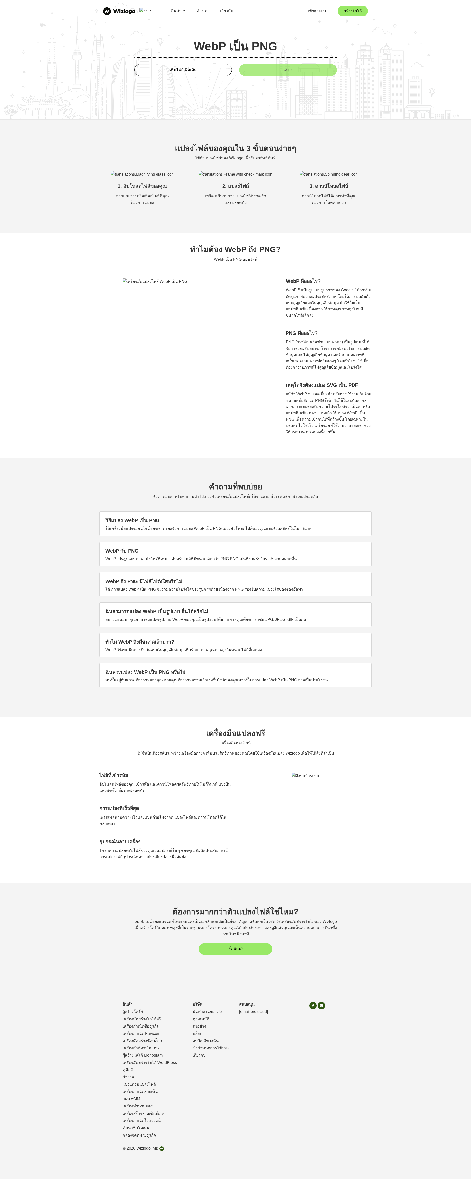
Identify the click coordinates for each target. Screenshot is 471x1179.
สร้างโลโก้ (353, 11)
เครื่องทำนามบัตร (138, 1106)
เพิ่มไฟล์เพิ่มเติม (183, 70)
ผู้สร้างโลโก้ (133, 1012)
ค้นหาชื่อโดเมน (136, 1128)
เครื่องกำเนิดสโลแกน (141, 1048)
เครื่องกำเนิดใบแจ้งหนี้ (142, 1120)
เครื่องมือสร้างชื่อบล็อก (142, 1041)
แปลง (288, 70)
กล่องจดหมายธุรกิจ (139, 1135)
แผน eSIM (131, 1099)
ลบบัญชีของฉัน (206, 1041)
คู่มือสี (128, 1070)
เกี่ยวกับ (226, 11)
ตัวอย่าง (199, 1026)
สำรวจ (202, 11)
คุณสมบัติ (201, 1019)
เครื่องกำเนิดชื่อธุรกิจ (141, 1026)
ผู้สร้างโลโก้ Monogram (143, 1055)
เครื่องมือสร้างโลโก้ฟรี (142, 1019)
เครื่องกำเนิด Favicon (141, 1033)
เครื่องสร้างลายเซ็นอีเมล (143, 1113)
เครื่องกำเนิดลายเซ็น (140, 1091)
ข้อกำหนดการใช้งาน (211, 1048)
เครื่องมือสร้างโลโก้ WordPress (150, 1063)
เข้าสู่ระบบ (317, 11)
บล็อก (197, 1033)
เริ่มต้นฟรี (235, 949)
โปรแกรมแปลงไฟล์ (139, 1084)
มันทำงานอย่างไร (208, 1012)
